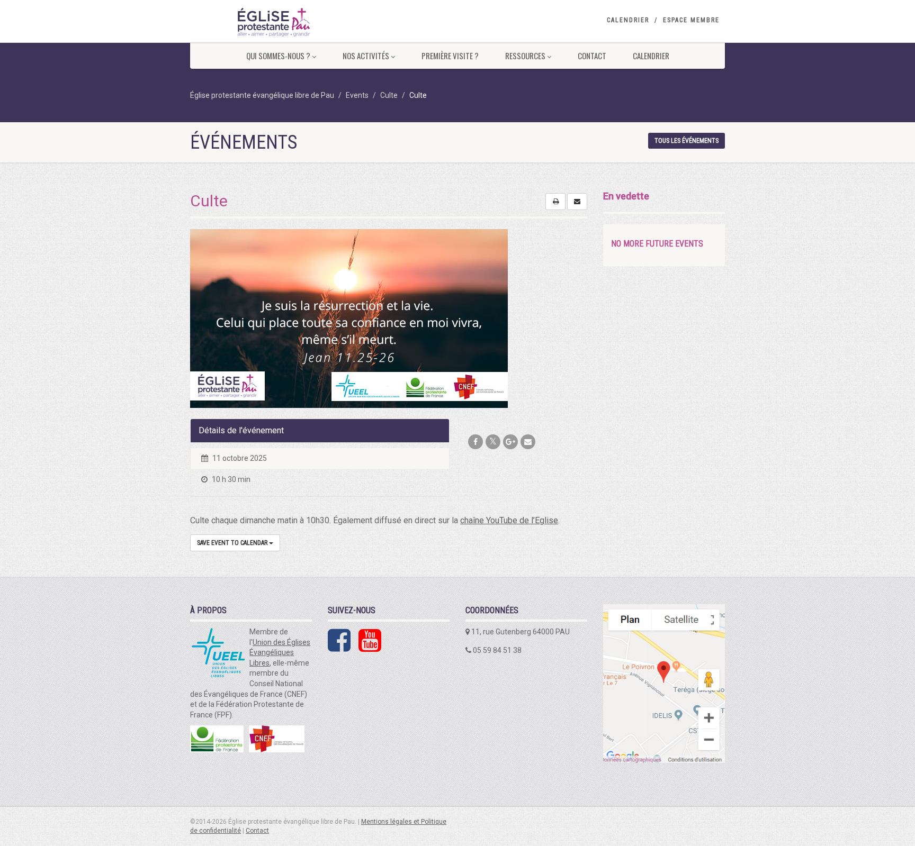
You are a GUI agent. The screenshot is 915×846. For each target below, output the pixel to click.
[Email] (528, 441)
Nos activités (366, 55)
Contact (592, 55)
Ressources (525, 55)
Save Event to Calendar (233, 543)
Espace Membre (691, 20)
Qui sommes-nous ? (278, 55)
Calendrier (628, 20)
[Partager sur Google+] (510, 441)
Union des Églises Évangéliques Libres (279, 652)
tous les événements (686, 140)
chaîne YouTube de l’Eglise (509, 520)
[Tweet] (493, 441)
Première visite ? (450, 55)
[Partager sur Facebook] (475, 441)
